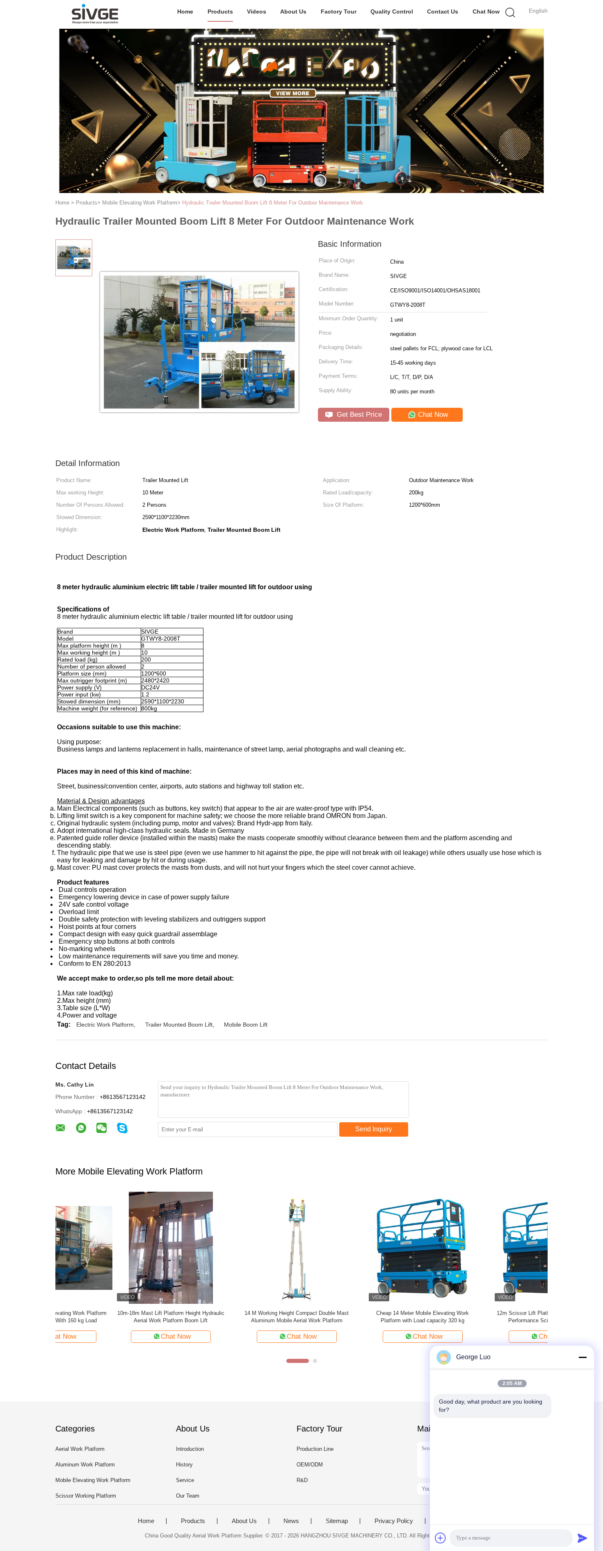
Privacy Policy (394, 1521)
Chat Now (486, 11)
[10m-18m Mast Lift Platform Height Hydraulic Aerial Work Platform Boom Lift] (111, 1247)
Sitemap (337, 1521)
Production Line (315, 1449)
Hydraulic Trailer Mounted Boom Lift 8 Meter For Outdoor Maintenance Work (272, 203)
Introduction (190, 1449)
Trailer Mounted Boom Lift (178, 1024)
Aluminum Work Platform (85, 1464)
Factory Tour (338, 11)
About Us (293, 11)
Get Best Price (358, 414)
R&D (302, 1480)
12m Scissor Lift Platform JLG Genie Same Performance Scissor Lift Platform (489, 1317)
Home (185, 11)
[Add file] (440, 1538)
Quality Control (391, 11)
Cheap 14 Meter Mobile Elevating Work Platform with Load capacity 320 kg (363, 1317)
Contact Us (442, 11)
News (291, 1521)
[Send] (582, 1538)
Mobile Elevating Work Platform (92, 1480)
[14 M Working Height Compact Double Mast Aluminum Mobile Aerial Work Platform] (237, 1247)
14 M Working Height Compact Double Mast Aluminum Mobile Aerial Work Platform (237, 1317)
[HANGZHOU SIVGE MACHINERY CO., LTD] (95, 14)
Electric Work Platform (105, 1024)
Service (185, 1480)
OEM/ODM (310, 1464)
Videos (256, 11)
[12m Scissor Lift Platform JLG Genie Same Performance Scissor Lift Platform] (489, 1247)
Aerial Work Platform (80, 1449)
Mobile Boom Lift (245, 1024)
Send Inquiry (373, 1129)
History (184, 1464)
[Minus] (582, 1357)
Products (220, 11)
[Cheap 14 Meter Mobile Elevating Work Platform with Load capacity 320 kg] (363, 1247)
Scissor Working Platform (85, 1496)
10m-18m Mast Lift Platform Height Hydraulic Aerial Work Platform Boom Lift (111, 1317)
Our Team (187, 1496)
